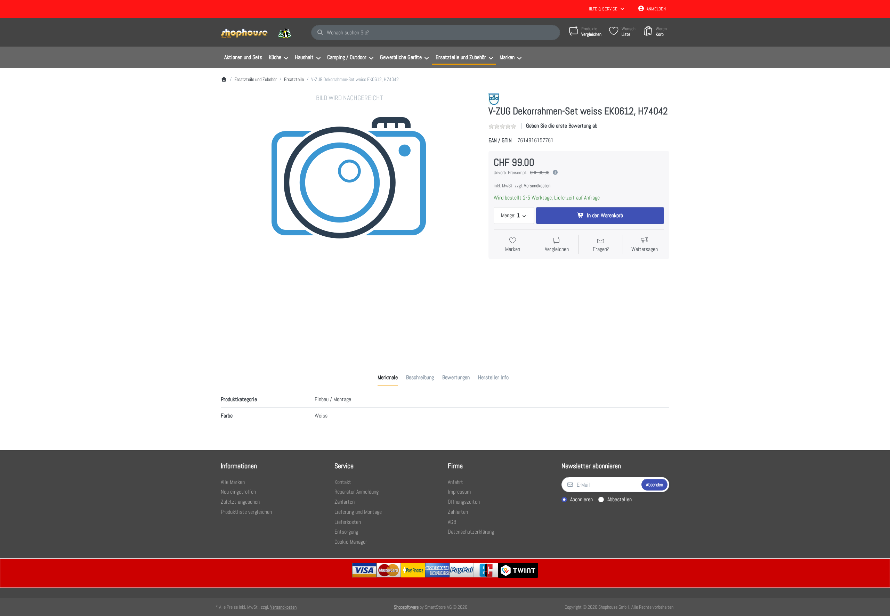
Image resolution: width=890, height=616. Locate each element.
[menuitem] (243, 57)
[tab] (388, 377)
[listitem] (349, 222)
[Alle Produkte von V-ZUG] (493, 98)
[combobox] (435, 32)
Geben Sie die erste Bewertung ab (561, 125)
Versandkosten (537, 186)
